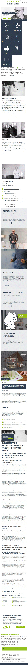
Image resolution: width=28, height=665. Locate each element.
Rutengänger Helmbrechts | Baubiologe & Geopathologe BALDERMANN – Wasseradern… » (13, 660)
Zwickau (3, 639)
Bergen (6, 642)
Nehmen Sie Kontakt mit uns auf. (13, 649)
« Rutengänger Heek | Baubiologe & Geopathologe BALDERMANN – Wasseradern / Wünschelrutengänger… (13, 656)
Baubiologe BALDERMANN (9, 204)
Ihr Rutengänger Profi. (8, 206)
